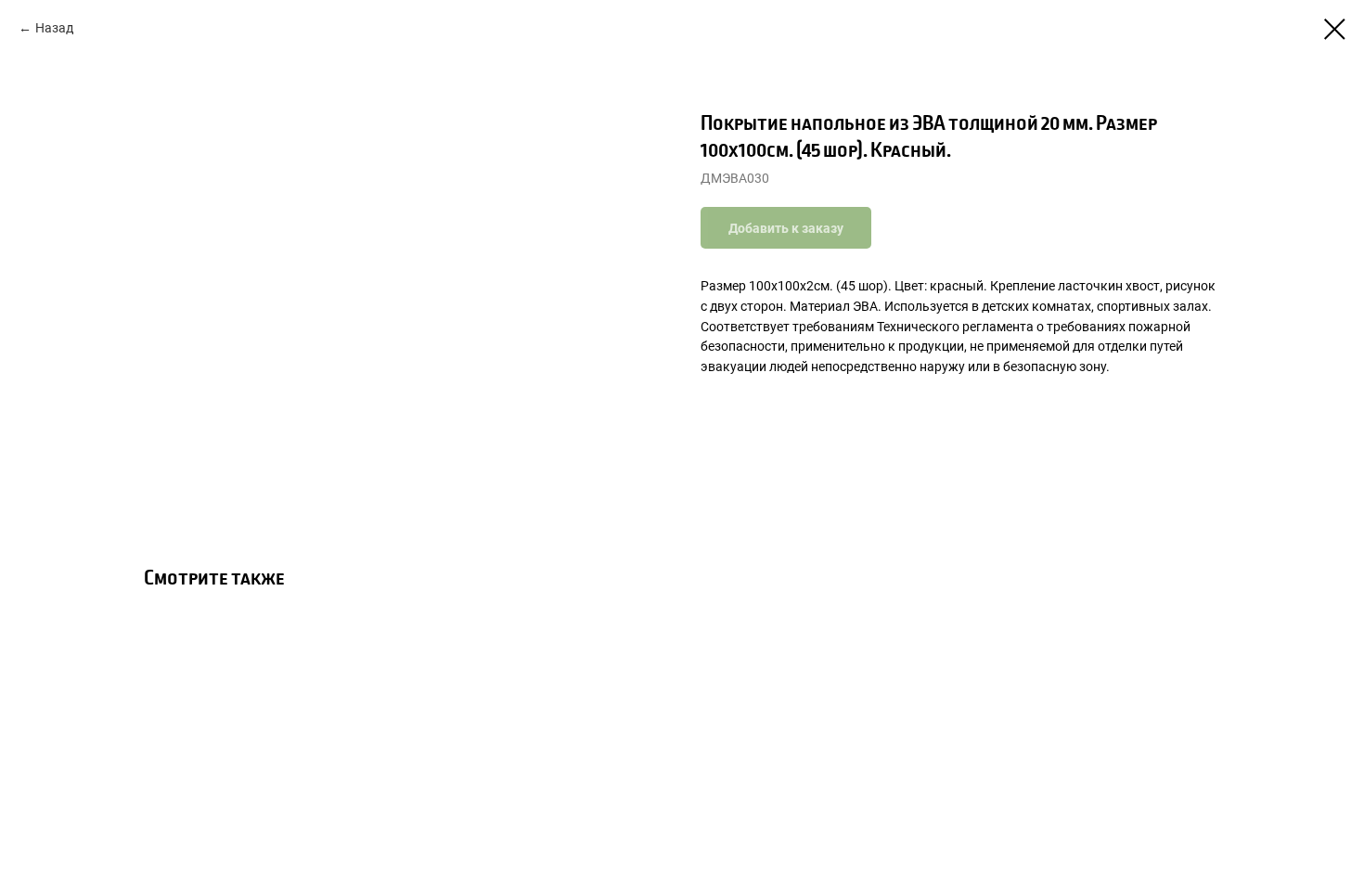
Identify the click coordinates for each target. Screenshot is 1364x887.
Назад (54, 27)
